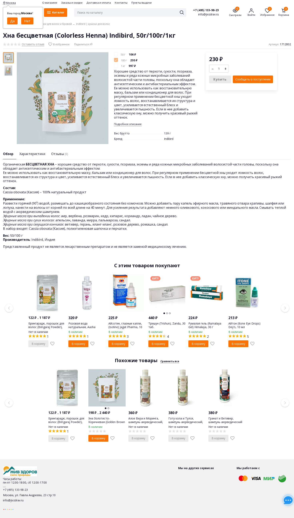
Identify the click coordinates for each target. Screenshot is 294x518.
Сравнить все (169, 361)
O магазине (49, 2)
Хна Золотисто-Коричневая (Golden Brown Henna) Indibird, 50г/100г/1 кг (106, 423)
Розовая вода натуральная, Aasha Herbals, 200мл (81, 327)
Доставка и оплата (98, 2)
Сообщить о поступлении (253, 79)
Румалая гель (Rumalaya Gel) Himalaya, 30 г (204, 325)
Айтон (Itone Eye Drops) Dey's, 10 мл (244, 325)
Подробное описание (128, 124)
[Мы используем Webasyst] (8, 509)
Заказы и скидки (71, 2)
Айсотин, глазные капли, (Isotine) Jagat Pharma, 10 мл (125, 327)
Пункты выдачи (141, 2)
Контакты (121, 2)
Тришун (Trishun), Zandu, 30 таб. (166, 325)
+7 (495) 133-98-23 (206, 10)
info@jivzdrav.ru (13, 500)
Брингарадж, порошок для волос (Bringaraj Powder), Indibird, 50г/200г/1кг (46, 327)
